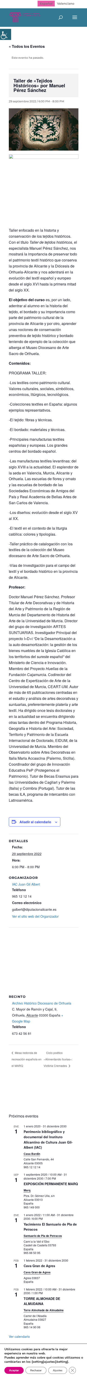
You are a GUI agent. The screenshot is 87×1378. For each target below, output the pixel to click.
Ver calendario (19, 1336)
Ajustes (57, 1370)
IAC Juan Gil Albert (26, 884)
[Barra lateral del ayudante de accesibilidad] (5, 34)
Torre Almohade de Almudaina (44, 1310)
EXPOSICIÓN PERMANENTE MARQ (51, 1183)
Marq (27, 1190)
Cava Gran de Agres (39, 1265)
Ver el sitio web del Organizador (35, 916)
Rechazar (36, 1370)
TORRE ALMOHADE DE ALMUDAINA (42, 1301)
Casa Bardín (32, 1154)
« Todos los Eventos (27, 46)
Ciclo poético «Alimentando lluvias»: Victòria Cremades (58, 1059)
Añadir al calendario (35, 822)
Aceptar (14, 1370)
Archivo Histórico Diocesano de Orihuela (41, 1003)
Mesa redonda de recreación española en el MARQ (27, 1059)
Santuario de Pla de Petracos (43, 1236)
